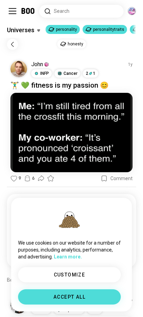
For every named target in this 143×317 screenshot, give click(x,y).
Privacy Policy (112, 303)
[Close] (15, 15)
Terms (83, 303)
